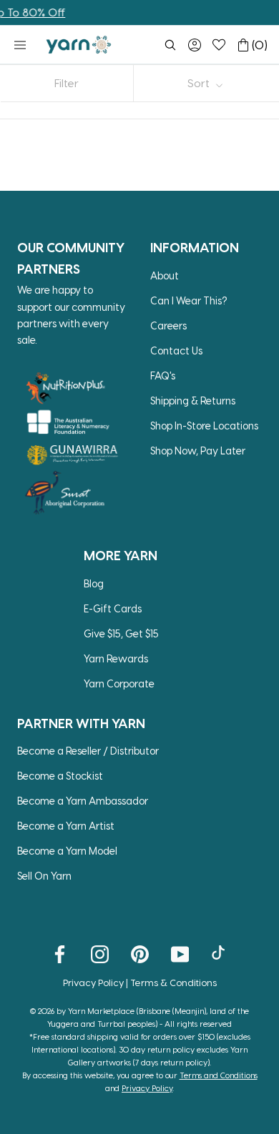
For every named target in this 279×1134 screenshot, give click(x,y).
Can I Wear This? (188, 300)
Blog (94, 583)
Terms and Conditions (219, 1075)
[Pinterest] (140, 953)
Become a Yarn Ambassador (82, 801)
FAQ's (162, 375)
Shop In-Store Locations (204, 425)
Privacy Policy (93, 982)
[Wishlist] (218, 45)
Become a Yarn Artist (65, 826)
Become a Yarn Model (67, 851)
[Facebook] (60, 953)
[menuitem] (170, 45)
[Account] (194, 45)
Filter (66, 82)
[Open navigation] (20, 45)
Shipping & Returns (192, 400)
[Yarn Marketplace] (78, 44)
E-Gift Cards (113, 608)
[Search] (170, 45)
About (164, 275)
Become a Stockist (60, 776)
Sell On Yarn (44, 876)
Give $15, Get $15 (121, 633)
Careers (168, 325)
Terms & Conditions (173, 982)
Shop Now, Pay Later (197, 450)
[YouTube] (180, 953)
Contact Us (176, 350)
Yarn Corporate (119, 683)
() (260, 44)
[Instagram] (100, 953)
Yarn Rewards (116, 658)
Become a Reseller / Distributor (88, 751)
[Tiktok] (220, 953)
